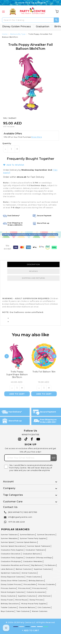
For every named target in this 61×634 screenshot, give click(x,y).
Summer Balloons (27, 535)
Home (4, 34)
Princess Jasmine (8, 588)
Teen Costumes (23, 611)
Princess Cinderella (46, 584)
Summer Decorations (46, 535)
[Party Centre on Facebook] (32, 439)
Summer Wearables (9, 538)
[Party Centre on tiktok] (26, 439)
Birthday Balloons (36, 581)
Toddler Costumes (8, 607)
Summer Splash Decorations (13, 546)
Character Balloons (27, 607)
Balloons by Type (18, 34)
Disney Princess (36, 600)
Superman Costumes (42, 569)
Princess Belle (30, 584)
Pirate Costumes (34, 577)
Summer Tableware (9, 535)
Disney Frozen (7, 600)
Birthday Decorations (10, 604)
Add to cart (17, 394)
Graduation (42, 26)
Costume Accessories (36, 592)
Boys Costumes (7, 611)
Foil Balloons (50, 565)
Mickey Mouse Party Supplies (33, 604)
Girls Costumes (43, 607)
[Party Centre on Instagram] (19, 439)
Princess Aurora (39, 588)
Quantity (6, 143)
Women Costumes (39, 611)
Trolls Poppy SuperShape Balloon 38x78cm (17, 374)
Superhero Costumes (27, 596)
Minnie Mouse (21, 600)
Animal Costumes (29, 573)
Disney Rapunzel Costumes (12, 577)
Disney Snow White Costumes (13, 581)
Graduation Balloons (31, 554)
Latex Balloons (7, 569)
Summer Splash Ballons (26, 542)
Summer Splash (7, 542)
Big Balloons (36, 565)
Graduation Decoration (10, 554)
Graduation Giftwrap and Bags (39, 558)
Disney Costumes (8, 596)
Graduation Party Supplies (12, 550)
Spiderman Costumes (10, 573)
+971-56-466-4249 (16, 522)
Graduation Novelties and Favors (15, 565)
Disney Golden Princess (16, 26)
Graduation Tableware (35, 550)
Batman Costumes (23, 569)
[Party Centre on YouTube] (38, 439)
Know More (36, 137)
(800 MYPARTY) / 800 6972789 (22, 512)
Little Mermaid (44, 596)
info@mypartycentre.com (20, 517)
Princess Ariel (24, 588)
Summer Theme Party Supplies (33, 538)
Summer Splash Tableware (38, 546)
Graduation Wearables (32, 561)
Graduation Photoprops (11, 561)
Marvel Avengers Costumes (12, 592)
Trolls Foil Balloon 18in (44, 371)
